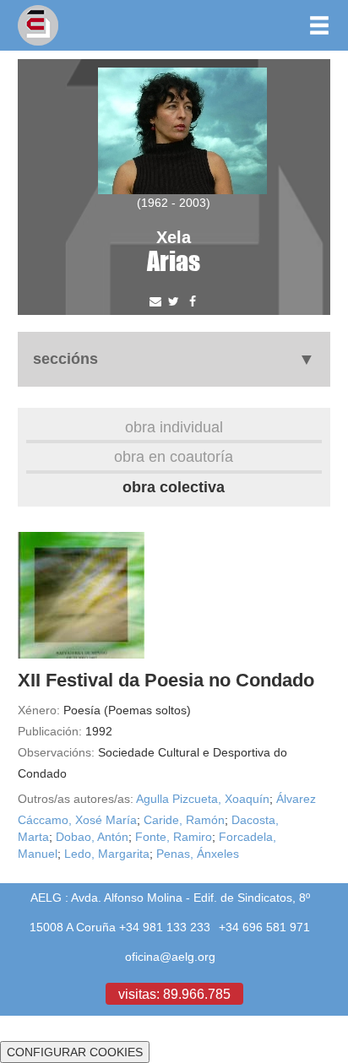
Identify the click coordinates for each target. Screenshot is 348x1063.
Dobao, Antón (92, 836)
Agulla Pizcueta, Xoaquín (202, 798)
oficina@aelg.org (170, 956)
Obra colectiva (173, 487)
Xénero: (39, 710)
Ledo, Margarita (107, 853)
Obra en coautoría (173, 456)
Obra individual (174, 427)
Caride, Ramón (184, 820)
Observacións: (56, 752)
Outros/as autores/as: (75, 798)
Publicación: (50, 731)
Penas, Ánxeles (197, 853)
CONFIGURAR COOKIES (75, 1052)
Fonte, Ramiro (173, 836)
